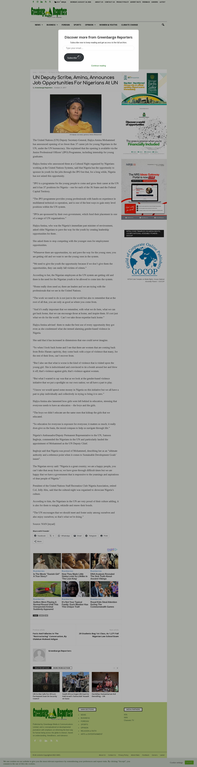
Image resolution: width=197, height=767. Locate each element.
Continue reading (98, 66)
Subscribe (72, 58)
